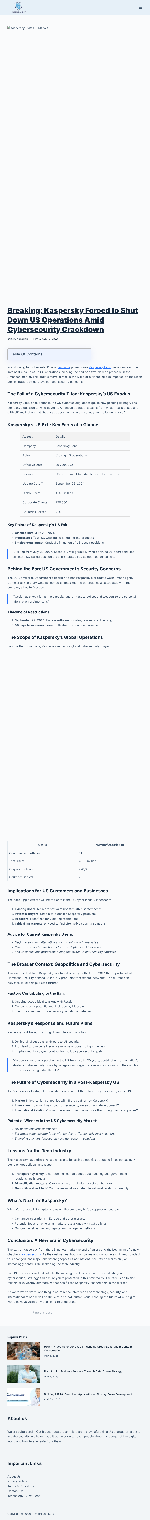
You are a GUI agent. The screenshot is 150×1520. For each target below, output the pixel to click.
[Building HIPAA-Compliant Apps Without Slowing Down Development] (24, 1397)
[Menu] (140, 7)
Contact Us (15, 1491)
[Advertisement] (75, 678)
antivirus (64, 367)
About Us (14, 1476)
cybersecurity (31, 1254)
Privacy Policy (17, 1481)
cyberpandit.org (44, 1513)
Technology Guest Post (24, 1496)
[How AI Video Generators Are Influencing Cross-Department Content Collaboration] (24, 1351)
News (55, 339)
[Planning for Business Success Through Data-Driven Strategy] (24, 1374)
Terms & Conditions (21, 1486)
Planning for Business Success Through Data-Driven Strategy (83, 1371)
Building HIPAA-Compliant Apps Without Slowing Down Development (88, 1394)
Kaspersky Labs (100, 367)
